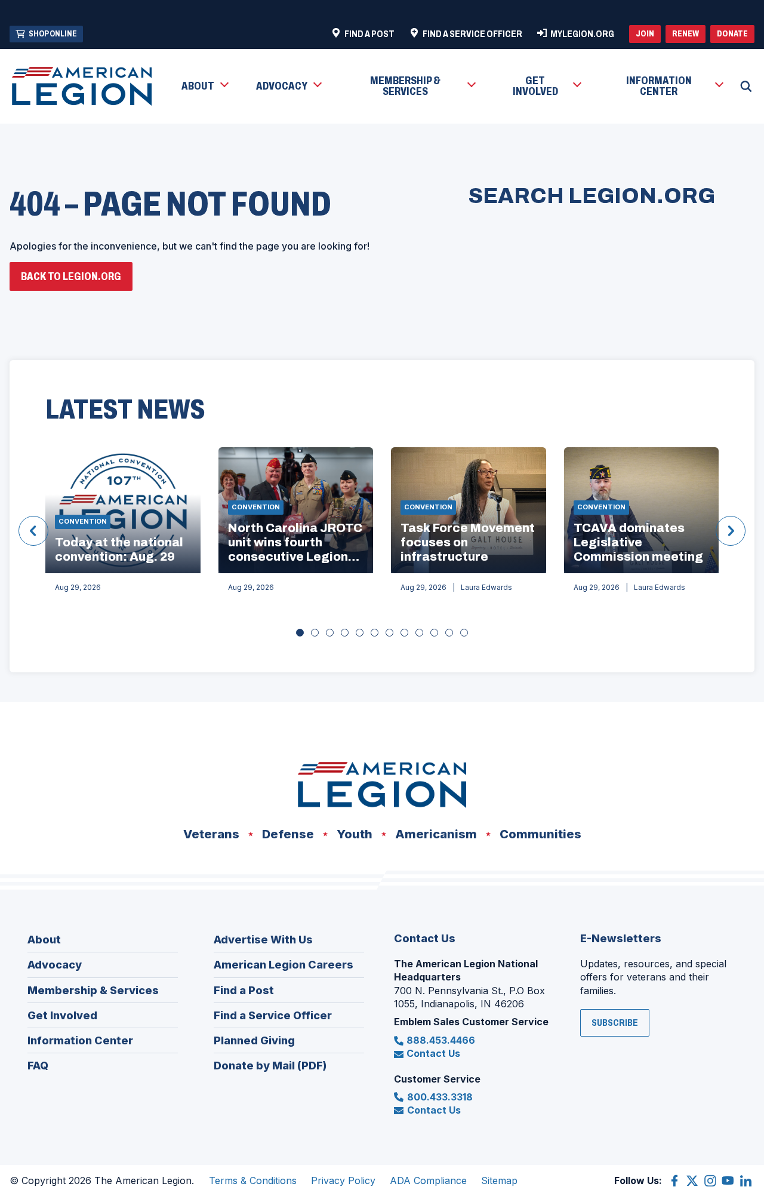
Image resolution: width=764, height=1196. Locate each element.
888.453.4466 (440, 1040)
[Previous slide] (33, 531)
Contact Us (433, 1053)
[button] (204, 87)
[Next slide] (730, 531)
